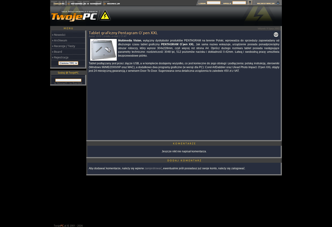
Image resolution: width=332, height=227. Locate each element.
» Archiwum (59, 40)
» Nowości (58, 34)
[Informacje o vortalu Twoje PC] (84, 4)
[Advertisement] (199, 16)
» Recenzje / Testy (63, 46)
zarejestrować (153, 168)
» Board (57, 51)
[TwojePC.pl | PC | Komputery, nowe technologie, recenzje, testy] (58, 4)
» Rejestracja (60, 57)
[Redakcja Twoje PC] (112, 4)
